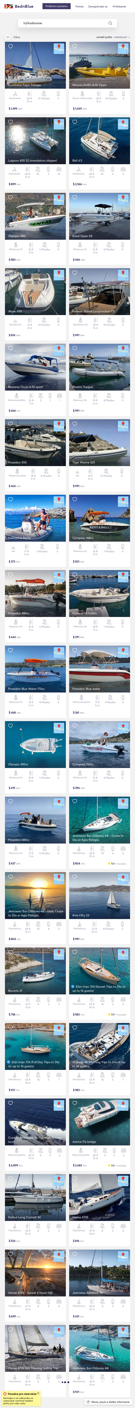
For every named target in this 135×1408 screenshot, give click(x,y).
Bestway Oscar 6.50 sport (25, 387)
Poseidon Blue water (86, 689)
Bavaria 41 (15, 991)
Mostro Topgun (82, 387)
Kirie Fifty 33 (80, 915)
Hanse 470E (80, 1217)
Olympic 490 (16, 236)
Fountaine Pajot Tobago (24, 85)
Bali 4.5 (77, 160)
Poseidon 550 (17, 462)
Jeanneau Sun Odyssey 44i (90, 1368)
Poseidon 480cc (19, 613)
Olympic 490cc (18, 764)
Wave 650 (15, 311)
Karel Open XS (82, 236)
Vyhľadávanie (32, 23)
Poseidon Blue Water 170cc (26, 689)
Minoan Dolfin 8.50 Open (89, 85)
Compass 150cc (83, 764)
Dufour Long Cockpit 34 (24, 1217)
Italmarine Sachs (19, 538)
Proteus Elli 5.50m (84, 613)
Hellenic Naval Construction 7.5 (93, 311)
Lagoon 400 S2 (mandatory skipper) (32, 160)
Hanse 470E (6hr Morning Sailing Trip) (33, 1368)
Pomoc (80, 6)
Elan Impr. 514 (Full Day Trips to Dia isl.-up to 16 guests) (33, 1064)
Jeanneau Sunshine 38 (87, 1293)
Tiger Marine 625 (83, 462)
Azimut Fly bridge (84, 1142)
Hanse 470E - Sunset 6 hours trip (30, 1293)
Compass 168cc (83, 538)
